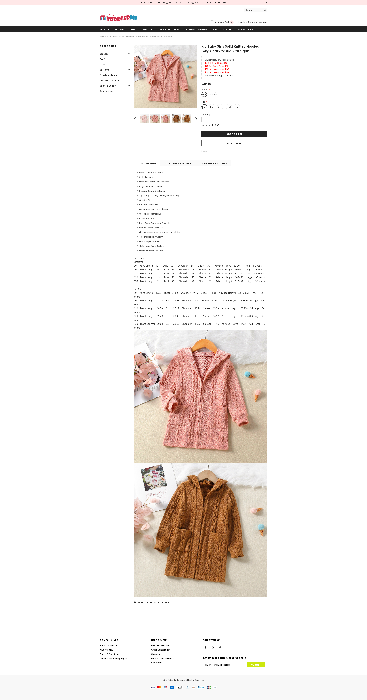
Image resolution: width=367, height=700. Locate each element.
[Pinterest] (220, 647)
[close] (266, 2)
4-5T (228, 106)
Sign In (241, 22)
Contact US (165, 602)
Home (103, 36)
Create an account (257, 22)
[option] (165, 76)
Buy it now (234, 143)
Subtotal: (206, 125)
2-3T (212, 106)
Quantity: (206, 114)
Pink (204, 94)
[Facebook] (205, 647)
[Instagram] (212, 647)
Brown (212, 94)
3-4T (220, 106)
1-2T (204, 106)
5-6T (236, 106)
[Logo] (119, 18)
